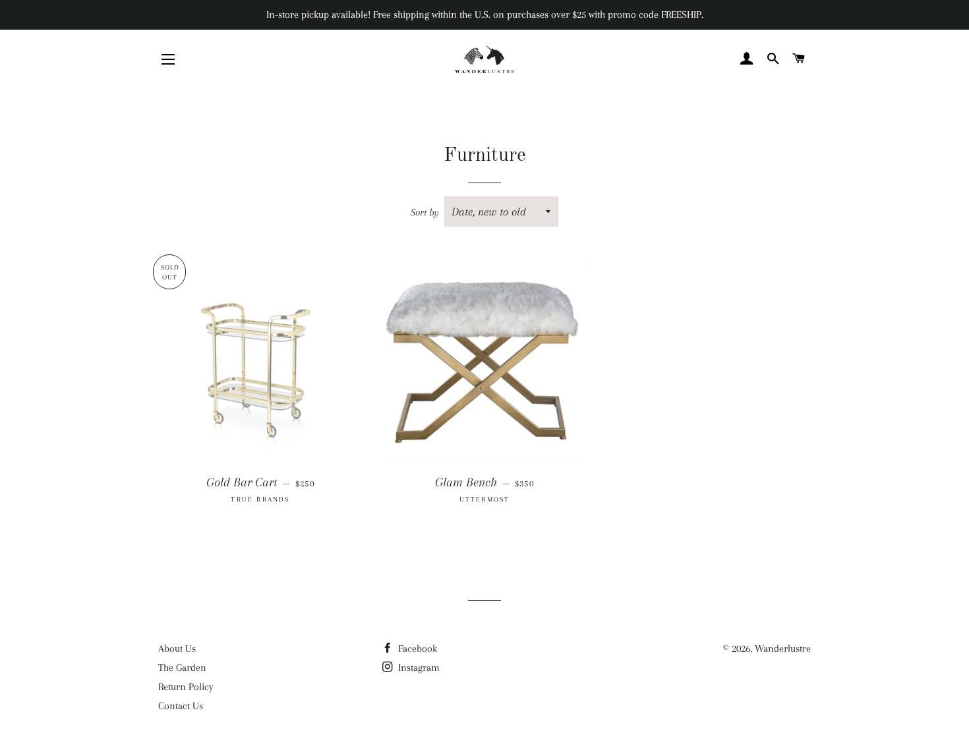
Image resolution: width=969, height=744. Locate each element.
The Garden (182, 667)
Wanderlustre (783, 648)
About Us (177, 648)
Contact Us (180, 706)
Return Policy (186, 687)
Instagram (418, 667)
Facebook (416, 648)
